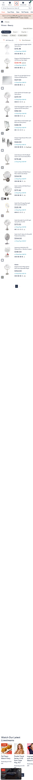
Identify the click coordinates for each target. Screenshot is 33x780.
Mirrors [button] (13, 35)
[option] (16, 16)
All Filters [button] (9, 40)
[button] (3, 4)
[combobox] (14, 8)
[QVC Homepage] (2, 22)
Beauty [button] (5, 35)
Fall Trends (25, 12)
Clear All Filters (27, 28)
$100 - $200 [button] (23, 35)
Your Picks (10, 12)
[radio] (2, 71)
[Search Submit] (30, 8)
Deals (3, 12)
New (17, 12)
